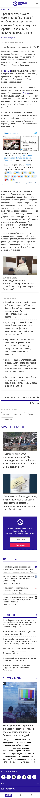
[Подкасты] (34, 777)
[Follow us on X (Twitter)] (8, 777)
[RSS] (29, 777)
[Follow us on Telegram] (24, 777)
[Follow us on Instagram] (19, 777)
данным (7, 71)
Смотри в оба (12, 678)
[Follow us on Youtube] (14, 777)
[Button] (10, 47)
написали (13, 115)
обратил (25, 93)
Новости (5, 10)
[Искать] (31, 795)
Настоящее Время (8, 38)
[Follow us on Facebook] (3, 777)
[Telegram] (20, 795)
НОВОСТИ (9, 615)
